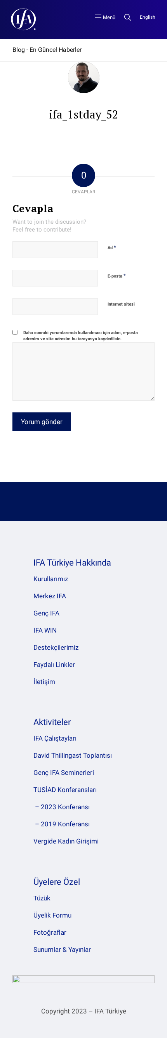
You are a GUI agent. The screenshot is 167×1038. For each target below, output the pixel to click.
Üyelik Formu (52, 915)
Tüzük (41, 898)
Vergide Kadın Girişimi (66, 841)
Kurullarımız (50, 579)
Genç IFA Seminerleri (63, 772)
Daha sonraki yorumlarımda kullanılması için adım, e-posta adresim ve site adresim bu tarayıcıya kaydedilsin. (80, 336)
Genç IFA (46, 613)
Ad (112, 247)
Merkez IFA (49, 596)
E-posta (117, 276)
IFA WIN (45, 630)
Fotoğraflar (49, 932)
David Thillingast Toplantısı (72, 755)
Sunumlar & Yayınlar (62, 949)
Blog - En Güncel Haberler (47, 49)
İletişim (44, 682)
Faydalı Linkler (54, 664)
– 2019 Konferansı (61, 824)
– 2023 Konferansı (61, 807)
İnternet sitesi (121, 304)
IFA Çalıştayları (55, 738)
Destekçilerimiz (55, 647)
